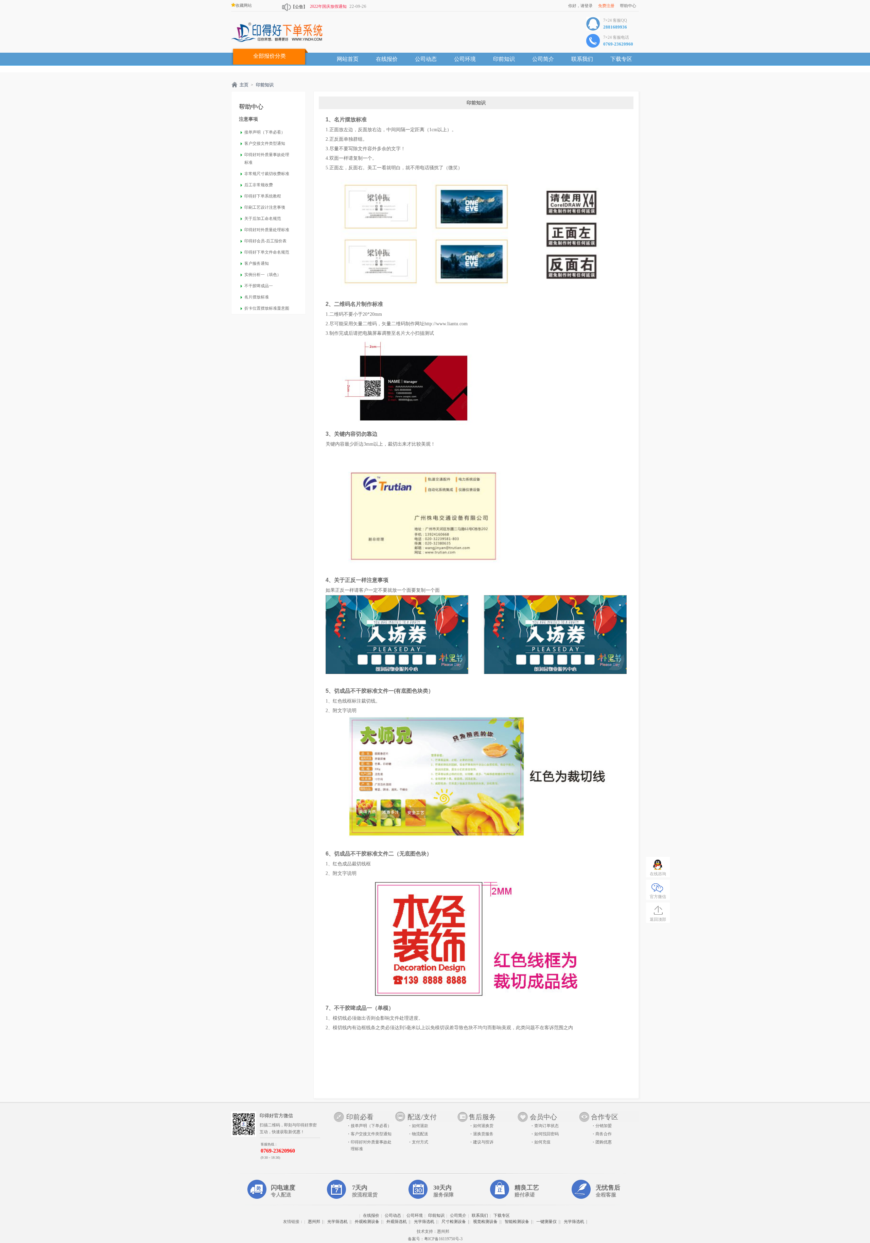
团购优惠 (603, 1142)
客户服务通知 (256, 263)
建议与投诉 (483, 1142)
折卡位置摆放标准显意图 (266, 308)
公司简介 (543, 59)
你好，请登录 (580, 5)
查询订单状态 (546, 1125)
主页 (244, 84)
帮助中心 (628, 5)
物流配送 (420, 1134)
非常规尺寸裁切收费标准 (266, 173)
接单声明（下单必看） (264, 132)
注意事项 (248, 119)
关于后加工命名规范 (262, 218)
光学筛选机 (337, 1221)
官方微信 (658, 896)
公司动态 (426, 59)
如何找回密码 (546, 1134)
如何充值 (542, 1142)
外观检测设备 (367, 1221)
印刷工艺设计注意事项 (264, 207)
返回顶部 (658, 919)
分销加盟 (603, 1125)
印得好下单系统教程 (262, 196)
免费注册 (606, 5)
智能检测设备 (517, 1221)
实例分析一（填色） (262, 274)
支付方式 (420, 1142)
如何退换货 (483, 1125)
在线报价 (387, 59)
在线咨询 (658, 873)
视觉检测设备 (485, 1221)
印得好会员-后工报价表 (265, 241)
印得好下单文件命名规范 (266, 252)
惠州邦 (314, 1221)
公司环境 (465, 59)
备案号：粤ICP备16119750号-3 (435, 1239)
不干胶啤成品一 (258, 285)
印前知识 (504, 59)
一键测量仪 (546, 1221)
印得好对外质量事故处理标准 (266, 158)
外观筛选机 (396, 1221)
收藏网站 (244, 5)
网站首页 (348, 59)
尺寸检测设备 (453, 1221)
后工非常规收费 (258, 185)
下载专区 (621, 59)
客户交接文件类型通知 (264, 143)
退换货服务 (483, 1134)
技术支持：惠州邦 (433, 1231)
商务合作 (603, 1134)
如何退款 (420, 1125)
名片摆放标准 (256, 297)
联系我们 (582, 59)
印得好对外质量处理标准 (266, 229)
